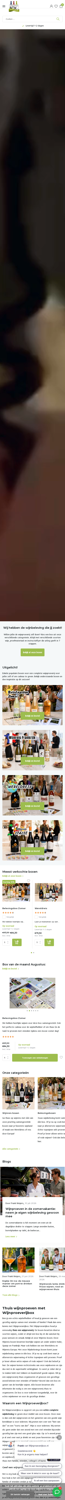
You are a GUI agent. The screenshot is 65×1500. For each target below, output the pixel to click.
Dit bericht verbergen (20, 1494)
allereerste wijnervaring (13, 1357)
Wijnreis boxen (46, 1338)
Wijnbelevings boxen (37, 1349)
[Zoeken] (58, 19)
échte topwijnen (35, 1357)
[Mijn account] (51, 6)
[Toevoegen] (17, 942)
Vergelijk (10, 917)
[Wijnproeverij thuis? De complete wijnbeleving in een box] (17, 6)
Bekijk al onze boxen (32, 652)
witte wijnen (22, 1361)
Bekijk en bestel (32, 715)
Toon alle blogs (10, 1295)
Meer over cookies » (47, 1494)
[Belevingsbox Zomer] (16, 892)
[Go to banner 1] (32, 705)
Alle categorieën (10, 1149)
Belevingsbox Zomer (14, 908)
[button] (31, 952)
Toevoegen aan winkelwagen (35, 1058)
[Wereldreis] (48, 892)
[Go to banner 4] (32, 840)
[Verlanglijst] (56, 6)
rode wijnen (37, 1361)
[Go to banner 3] (32, 795)
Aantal (7, 1057)
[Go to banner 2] (32, 750)
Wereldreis (41, 908)
